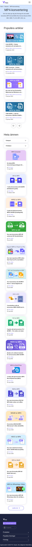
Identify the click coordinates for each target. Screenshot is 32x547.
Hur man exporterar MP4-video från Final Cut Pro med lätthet (15, 258)
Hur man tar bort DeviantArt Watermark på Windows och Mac (13, 91)
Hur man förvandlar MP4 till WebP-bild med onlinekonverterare (14, 472)
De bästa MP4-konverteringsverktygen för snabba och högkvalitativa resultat (14, 164)
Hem (1, 6)
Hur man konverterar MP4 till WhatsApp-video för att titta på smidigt (15, 496)
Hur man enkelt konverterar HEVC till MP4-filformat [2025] (15, 448)
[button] (14, 126)
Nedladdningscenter (10, 523)
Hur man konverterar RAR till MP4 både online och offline (15, 401)
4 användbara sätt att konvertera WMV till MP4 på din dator (15, 306)
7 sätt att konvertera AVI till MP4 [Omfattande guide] (16, 187)
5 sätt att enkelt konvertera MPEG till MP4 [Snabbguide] (15, 211)
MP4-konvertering (17, 48)
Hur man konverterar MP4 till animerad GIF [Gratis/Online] (15, 235)
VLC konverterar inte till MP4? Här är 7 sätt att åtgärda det (15, 282)
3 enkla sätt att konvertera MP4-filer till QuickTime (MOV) (16, 377)
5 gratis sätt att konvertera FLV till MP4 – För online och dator (15, 330)
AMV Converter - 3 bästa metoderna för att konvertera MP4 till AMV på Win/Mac (14, 68)
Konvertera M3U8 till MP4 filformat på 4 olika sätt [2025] (15, 424)
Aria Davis (10, 167)
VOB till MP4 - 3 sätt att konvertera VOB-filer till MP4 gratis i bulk (13, 114)
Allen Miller (9, 48)
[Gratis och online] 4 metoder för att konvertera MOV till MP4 (15, 353)
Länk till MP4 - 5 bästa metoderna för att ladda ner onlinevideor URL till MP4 (13, 45)
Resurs (6, 6)
